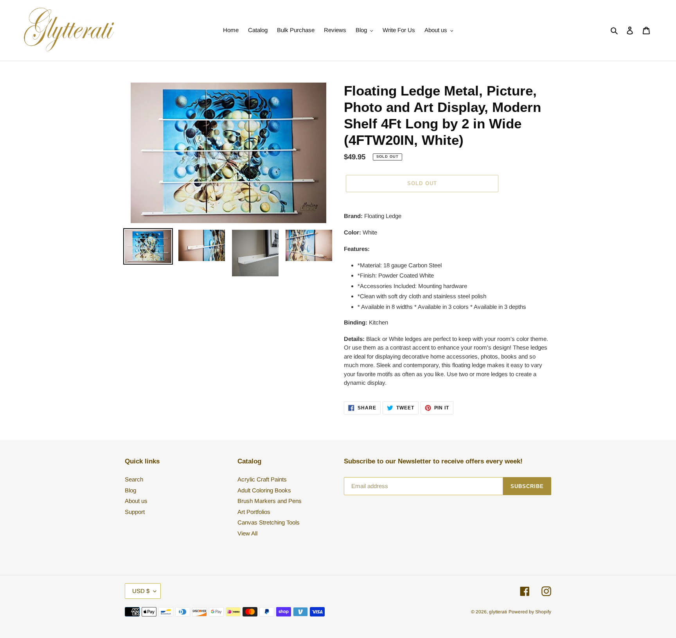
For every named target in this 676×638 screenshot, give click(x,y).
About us (136, 500)
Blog (130, 490)
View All (247, 533)
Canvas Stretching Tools (268, 522)
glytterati (498, 612)
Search (134, 479)
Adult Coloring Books (264, 490)
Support (135, 511)
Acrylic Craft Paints (262, 479)
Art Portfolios (253, 511)
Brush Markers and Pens (269, 500)
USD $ (140, 591)
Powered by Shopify (530, 612)
